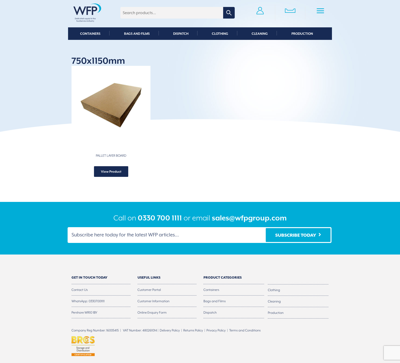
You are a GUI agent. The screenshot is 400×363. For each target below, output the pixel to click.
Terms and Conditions (245, 330)
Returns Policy (193, 330)
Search (229, 13)
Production (302, 33)
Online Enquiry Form (152, 312)
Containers (90, 33)
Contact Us (80, 290)
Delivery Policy (170, 330)
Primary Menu (320, 11)
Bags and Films (137, 33)
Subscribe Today (295, 235)
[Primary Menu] (320, 11)
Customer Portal (149, 290)
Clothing (220, 33)
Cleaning (260, 33)
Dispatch (180, 33)
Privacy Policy (216, 330)
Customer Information (153, 301)
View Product (111, 171)
